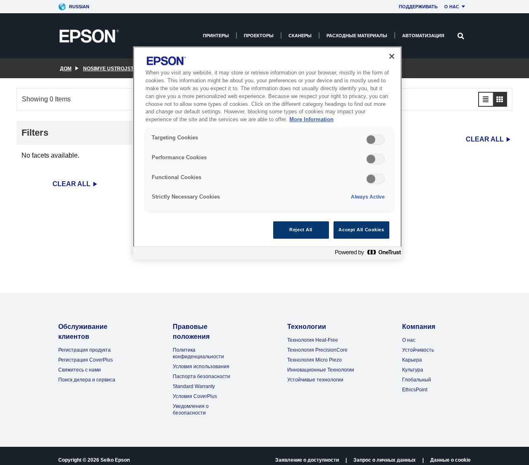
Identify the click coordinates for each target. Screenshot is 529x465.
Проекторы (259, 35)
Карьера (412, 360)
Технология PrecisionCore (317, 350)
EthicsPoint (414, 390)
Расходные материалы (356, 35)
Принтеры (216, 35)
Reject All (300, 229)
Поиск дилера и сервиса (86, 380)
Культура (412, 370)
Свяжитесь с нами (79, 370)
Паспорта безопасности (201, 376)
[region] (267, 152)
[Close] (392, 56)
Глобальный (416, 380)
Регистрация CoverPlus (85, 360)
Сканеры (300, 35)
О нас (451, 6)
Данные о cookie (450, 460)
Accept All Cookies (361, 229)
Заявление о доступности (307, 460)
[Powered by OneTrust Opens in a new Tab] (366, 254)
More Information (311, 120)
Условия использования (201, 366)
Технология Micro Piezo (314, 360)
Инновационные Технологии (320, 370)
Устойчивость (418, 350)
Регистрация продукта (84, 350)
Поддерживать (418, 6)
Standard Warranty (194, 386)
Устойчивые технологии (315, 380)
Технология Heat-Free (312, 340)
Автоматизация (423, 35)
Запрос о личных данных (384, 460)
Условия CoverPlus (195, 396)
